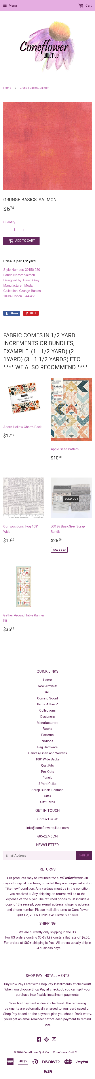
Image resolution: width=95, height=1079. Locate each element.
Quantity (9, 222)
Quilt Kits (47, 765)
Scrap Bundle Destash (47, 790)
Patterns (47, 735)
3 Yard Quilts (47, 784)
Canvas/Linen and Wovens (47, 753)
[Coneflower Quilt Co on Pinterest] (46, 1040)
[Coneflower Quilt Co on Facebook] (38, 1040)
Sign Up (84, 855)
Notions (47, 741)
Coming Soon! (47, 698)
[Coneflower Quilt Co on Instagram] (54, 1040)
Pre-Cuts (47, 772)
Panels (47, 778)
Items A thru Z (47, 704)
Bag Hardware (47, 747)
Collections (47, 710)
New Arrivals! (47, 686)
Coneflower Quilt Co (36, 1052)
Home (7, 87)
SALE (47, 692)
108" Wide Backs (48, 759)
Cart (88, 5)
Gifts (47, 796)
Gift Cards (47, 802)
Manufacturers (47, 723)
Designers (47, 717)
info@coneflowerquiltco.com (48, 828)
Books (47, 729)
